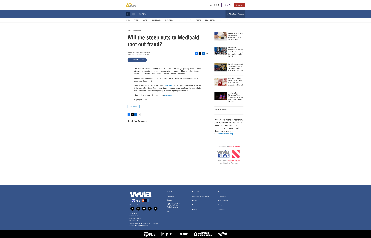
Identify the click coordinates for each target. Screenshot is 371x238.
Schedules (156, 20)
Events (198, 20)
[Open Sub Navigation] (131, 20)
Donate (240, 5)
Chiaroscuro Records (173, 203)
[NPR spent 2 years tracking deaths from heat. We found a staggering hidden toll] (220, 82)
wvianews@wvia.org (223, 134)
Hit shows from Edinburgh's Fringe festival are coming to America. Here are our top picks (235, 97)
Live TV (228, 5)
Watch (136, 20)
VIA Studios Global (172, 205)
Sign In (216, 5)
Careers (194, 200)
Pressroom (170, 196)
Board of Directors (197, 192)
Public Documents (172, 207)
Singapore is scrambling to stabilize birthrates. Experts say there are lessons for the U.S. (235, 52)
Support (188, 20)
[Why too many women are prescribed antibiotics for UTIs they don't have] (220, 36)
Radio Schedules (223, 200)
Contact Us (170, 192)
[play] (128, 14)
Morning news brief (221, 109)
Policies (194, 209)
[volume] (133, 14)
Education (169, 20)
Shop (220, 20)
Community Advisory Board (200, 196)
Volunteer (195, 205)
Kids (178, 20)
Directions (221, 192)
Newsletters (210, 20)
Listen (145, 20)
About (226, 20)
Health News (137, 30)
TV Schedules (222, 196)
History (220, 205)
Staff (168, 211)
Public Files (221, 209)
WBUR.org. (168, 95)
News (128, 20)
